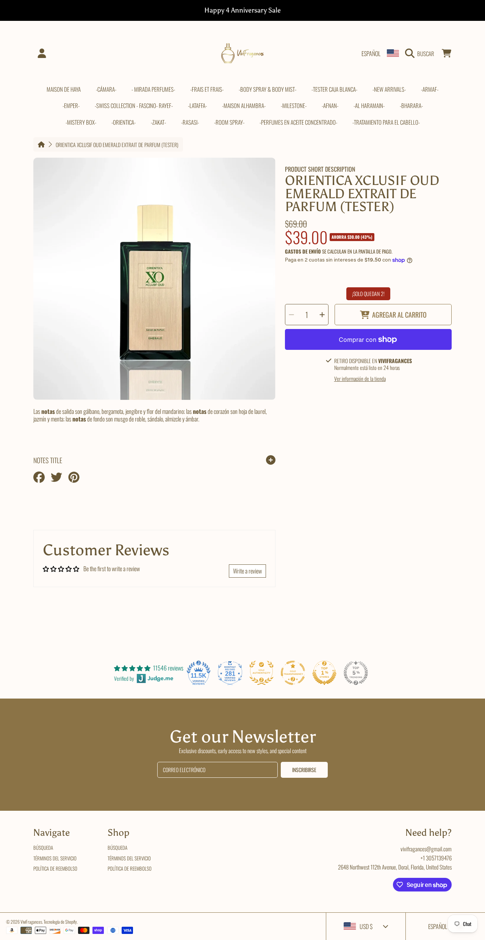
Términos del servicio (55, 858)
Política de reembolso (55, 868)
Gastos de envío (303, 251)
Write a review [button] (247, 570)
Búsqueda (43, 847)
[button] (421, 53)
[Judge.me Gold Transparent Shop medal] (293, 673)
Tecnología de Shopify (60, 921)
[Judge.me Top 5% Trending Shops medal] (356, 673)
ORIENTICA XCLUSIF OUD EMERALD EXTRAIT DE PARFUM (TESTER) (117, 144)
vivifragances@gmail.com (426, 848)
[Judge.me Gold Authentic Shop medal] (261, 673)
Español (370, 53)
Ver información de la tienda (360, 378)
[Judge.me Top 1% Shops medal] (324, 673)
